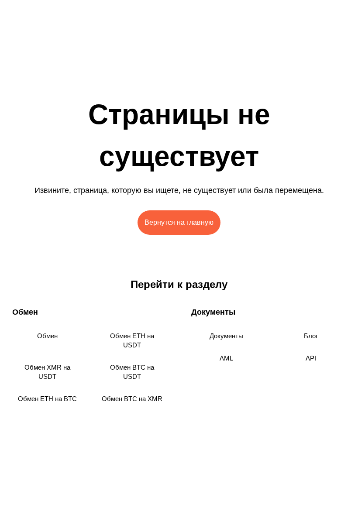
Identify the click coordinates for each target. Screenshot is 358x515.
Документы (226, 336)
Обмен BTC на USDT (132, 372)
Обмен (47, 336)
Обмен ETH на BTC (47, 398)
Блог (311, 336)
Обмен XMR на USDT (47, 372)
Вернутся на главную (179, 222)
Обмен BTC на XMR (132, 398)
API (311, 358)
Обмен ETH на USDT (132, 340)
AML (226, 358)
